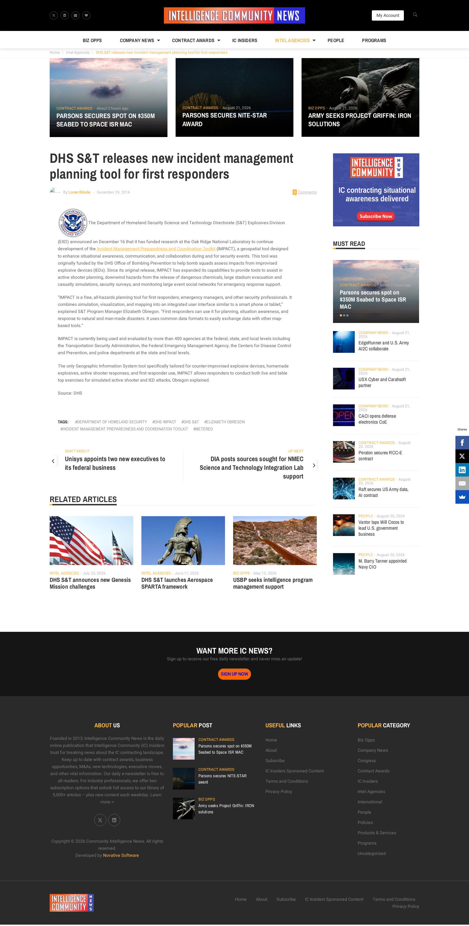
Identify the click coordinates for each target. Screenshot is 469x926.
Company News (137, 40)
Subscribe (275, 760)
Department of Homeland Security (112, 422)
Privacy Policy (278, 791)
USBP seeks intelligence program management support (273, 583)
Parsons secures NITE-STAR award (224, 119)
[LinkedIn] (462, 470)
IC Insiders (244, 40)
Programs (374, 40)
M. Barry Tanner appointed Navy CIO (383, 563)
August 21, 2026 (237, 108)
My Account (387, 15)
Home (55, 52)
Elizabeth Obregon (225, 422)
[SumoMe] (462, 497)
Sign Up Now (234, 674)
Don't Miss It (77, 451)
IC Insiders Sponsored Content (294, 771)
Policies (365, 822)
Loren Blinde (79, 192)
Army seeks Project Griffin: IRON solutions (359, 119)
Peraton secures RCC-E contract (380, 455)
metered (204, 429)
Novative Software (121, 855)
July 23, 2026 (94, 573)
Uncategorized (372, 853)
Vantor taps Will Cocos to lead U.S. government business (381, 528)
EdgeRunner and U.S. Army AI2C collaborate (384, 345)
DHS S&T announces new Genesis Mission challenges (90, 583)
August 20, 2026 (391, 516)
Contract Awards (193, 40)
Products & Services (377, 833)
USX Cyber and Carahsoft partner (382, 382)
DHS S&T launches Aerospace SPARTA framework (177, 583)
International (370, 802)
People (336, 40)
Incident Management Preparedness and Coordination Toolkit (156, 249)
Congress (367, 760)
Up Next (295, 451)
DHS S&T (191, 422)
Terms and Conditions (286, 781)
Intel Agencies (292, 40)
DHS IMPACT (165, 422)
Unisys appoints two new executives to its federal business (115, 463)
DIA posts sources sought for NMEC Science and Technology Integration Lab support (252, 467)
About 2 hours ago (112, 108)
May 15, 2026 (265, 573)
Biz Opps (92, 40)
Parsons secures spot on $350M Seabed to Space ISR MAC (105, 120)
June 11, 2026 (187, 573)
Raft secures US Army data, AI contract (383, 492)
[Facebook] (462, 442)
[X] (462, 456)
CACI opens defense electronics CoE (377, 419)
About (271, 750)
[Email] (462, 483)
